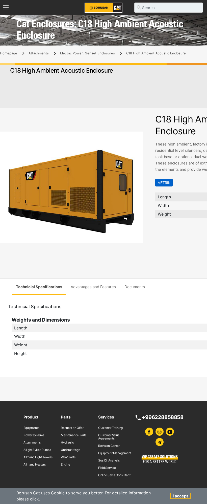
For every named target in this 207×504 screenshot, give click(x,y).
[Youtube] (170, 432)
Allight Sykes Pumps (37, 450)
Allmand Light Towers (37, 457)
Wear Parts (68, 457)
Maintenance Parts (73, 435)
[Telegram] (160, 442)
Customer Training (110, 428)
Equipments (31, 428)
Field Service (107, 468)
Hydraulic (67, 442)
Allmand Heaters (34, 464)
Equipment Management (114, 453)
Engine (65, 464)
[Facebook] (149, 432)
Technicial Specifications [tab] (39, 286)
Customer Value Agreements (108, 436)
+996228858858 (163, 417)
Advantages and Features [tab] (93, 286)
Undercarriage (70, 450)
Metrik (164, 182)
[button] (143, 136)
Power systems (33, 435)
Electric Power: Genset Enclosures (87, 53)
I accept (180, 495)
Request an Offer (72, 428)
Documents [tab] (134, 286)
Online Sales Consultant (114, 475)
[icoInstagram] (160, 432)
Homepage (8, 53)
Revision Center (109, 446)
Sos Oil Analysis (108, 460)
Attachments (39, 53)
